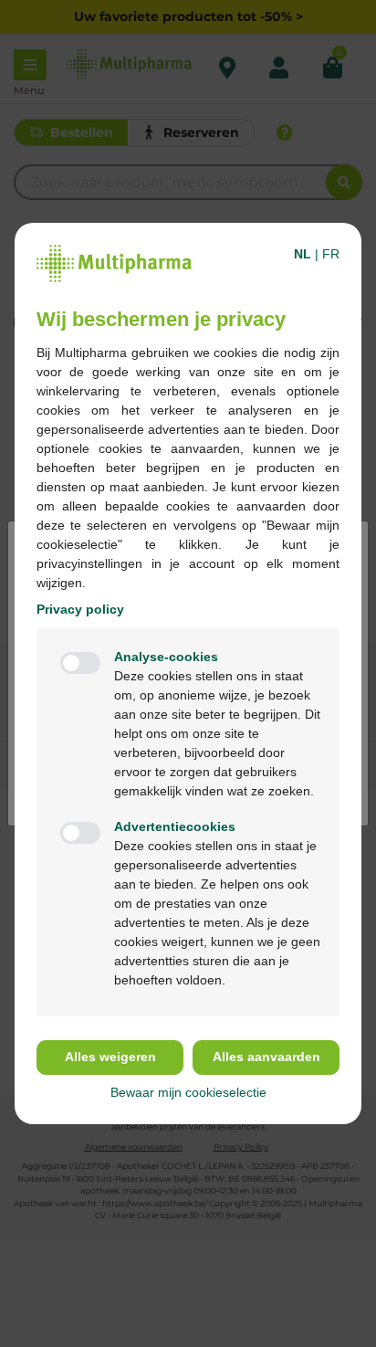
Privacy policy (80, 609)
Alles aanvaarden (266, 1056)
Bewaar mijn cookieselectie (188, 1092)
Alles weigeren (110, 1056)
